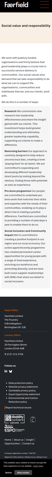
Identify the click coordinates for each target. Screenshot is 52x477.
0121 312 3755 (15, 354)
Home (8, 439)
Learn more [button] (38, 466)
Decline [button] (8, 472)
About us (18, 439)
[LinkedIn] (6, 371)
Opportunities (12, 443)
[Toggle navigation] (43, 4)
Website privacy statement (23, 386)
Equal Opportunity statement (24, 394)
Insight (29, 439)
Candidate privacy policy (22, 390)
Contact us (28, 443)
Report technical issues (18, 407)
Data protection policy (21, 383)
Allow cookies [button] (23, 472)
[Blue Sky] (10, 371)
